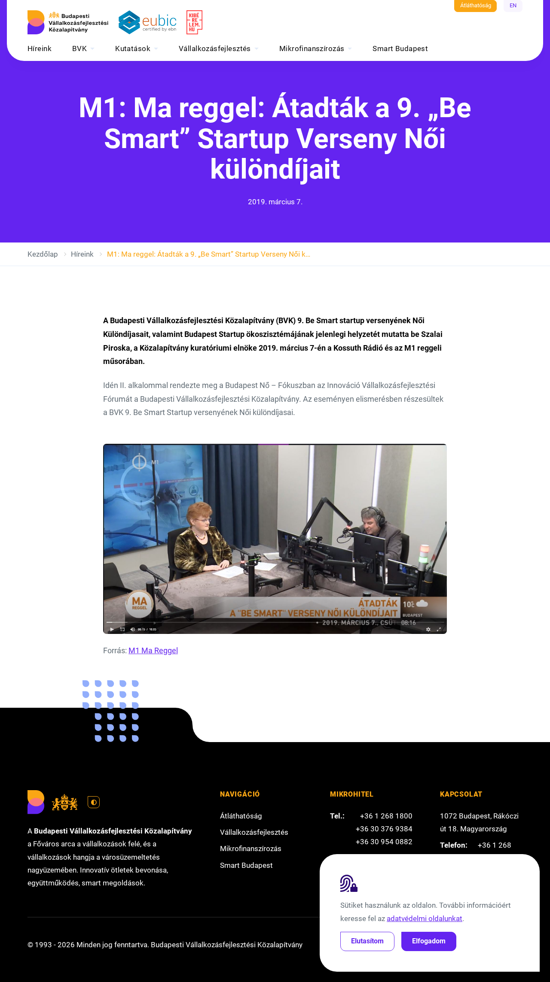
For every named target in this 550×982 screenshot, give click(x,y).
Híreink (40, 48)
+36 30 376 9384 (384, 828)
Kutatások (132, 48)
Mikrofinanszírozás (312, 48)
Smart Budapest (400, 48)
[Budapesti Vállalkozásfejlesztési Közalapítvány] (68, 22)
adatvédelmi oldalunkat (424, 918)
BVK (79, 48)
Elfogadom (429, 941)
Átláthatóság (475, 5)
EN (513, 5)
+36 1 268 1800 (386, 816)
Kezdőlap (43, 254)
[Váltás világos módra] (94, 802)
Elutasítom (367, 941)
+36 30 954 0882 (384, 841)
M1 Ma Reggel (153, 650)
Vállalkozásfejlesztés (215, 48)
